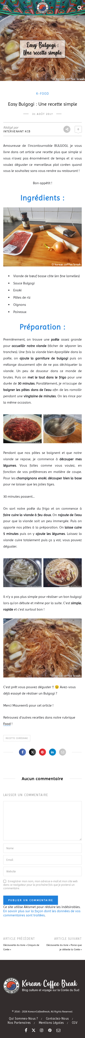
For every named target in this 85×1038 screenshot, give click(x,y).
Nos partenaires (19, 1022)
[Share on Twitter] (32, 752)
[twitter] (34, 1030)
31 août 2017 (42, 114)
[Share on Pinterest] (42, 752)
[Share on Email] (62, 752)
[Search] (79, 7)
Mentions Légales (51, 1022)
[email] (58, 1030)
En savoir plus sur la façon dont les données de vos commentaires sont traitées (41, 913)
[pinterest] (50, 1030)
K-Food (42, 93)
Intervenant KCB (17, 131)
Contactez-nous (57, 1018)
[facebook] (26, 1030)
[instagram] (42, 1030)
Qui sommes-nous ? (23, 1018)
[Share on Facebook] (22, 752)
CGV (75, 1022)
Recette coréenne (17, 738)
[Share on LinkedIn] (52, 752)
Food (7, 724)
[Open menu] (5, 6)
